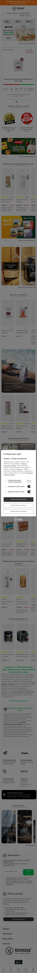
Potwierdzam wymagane (18, 511)
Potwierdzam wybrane (18, 505)
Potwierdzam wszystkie (18, 499)
